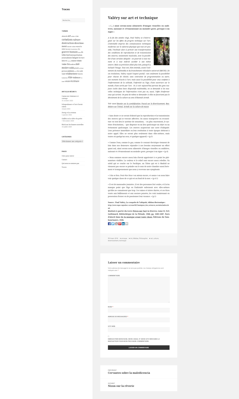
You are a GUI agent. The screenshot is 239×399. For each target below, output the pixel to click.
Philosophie (143, 238)
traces (80, 74)
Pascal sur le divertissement (153, 103)
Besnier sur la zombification (128, 103)
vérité (67, 81)
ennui (78, 46)
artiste (73, 36)
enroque (124, 238)
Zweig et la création (69, 113)
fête (79, 49)
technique (122, 241)
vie (70, 77)
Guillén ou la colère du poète (72, 119)
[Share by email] (126, 223)
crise (77, 36)
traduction (65, 78)
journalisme (67, 57)
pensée (76, 68)
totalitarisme (71, 73)
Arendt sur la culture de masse (136, 106)
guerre (65, 51)
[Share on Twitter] (112, 223)
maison (69, 61)
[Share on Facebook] (109, 223)
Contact (64, 160)
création (67, 39)
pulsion (71, 71)
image (79, 52)
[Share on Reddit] (116, 223)
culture (76, 39)
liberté (64, 61)
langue (75, 57)
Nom (110, 307)
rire (75, 71)
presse (64, 71)
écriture (74, 81)
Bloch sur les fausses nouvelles (72, 125)
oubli (71, 67)
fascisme (68, 49)
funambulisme (74, 49)
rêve (78, 71)
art (69, 36)
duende (69, 46)
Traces (66, 9)
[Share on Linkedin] (123, 223)
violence (76, 77)
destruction (68, 43)
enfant (74, 46)
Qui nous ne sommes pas (70, 163)
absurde (64, 36)
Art (131, 238)
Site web (111, 326)
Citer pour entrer (68, 156)
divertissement (113, 241)
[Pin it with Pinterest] (119, 223)
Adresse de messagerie (118, 316)
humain (74, 51)
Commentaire (114, 276)
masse (74, 60)
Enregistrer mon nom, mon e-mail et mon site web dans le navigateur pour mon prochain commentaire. (134, 340)
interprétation (76, 55)
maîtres (72, 64)
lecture (81, 58)
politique (81, 68)
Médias (135, 238)
